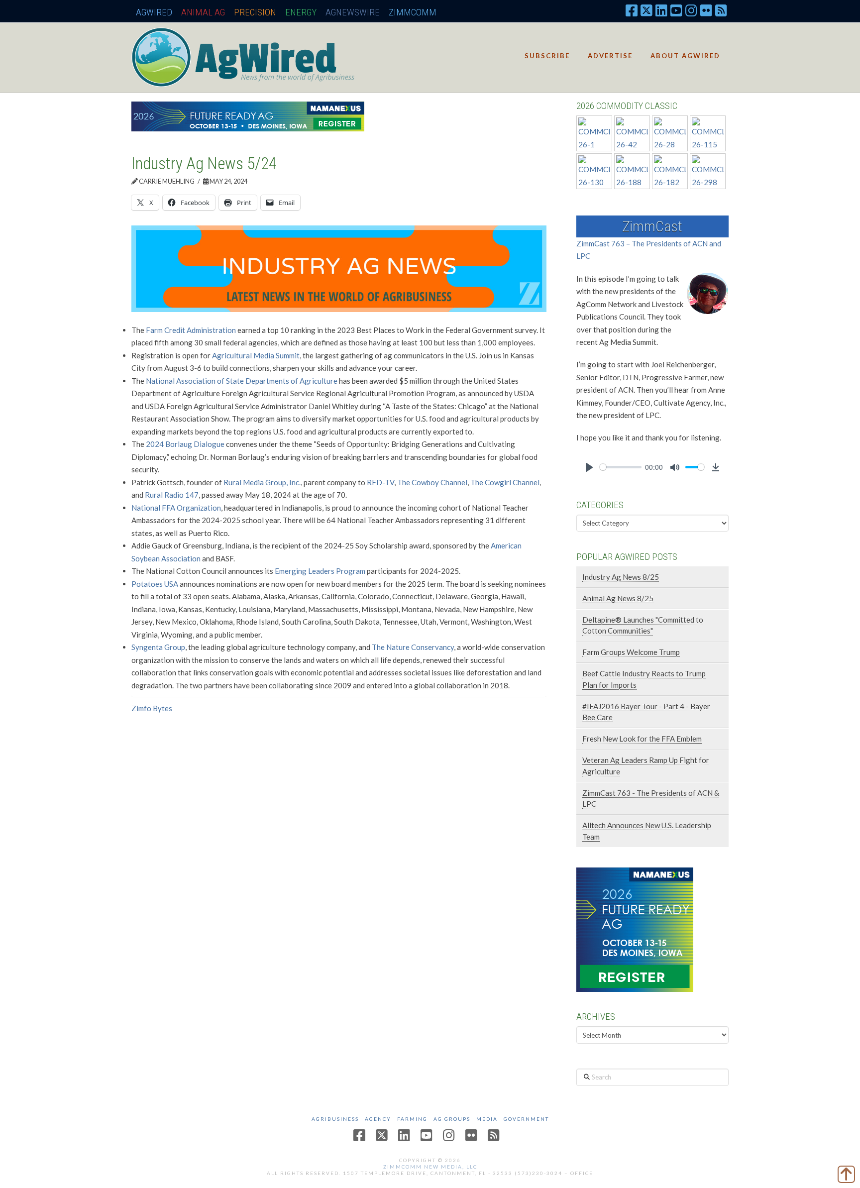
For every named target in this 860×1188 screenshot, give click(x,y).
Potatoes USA (154, 583)
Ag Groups (451, 1119)
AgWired (154, 12)
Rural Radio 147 (172, 494)
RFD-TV (380, 482)
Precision (255, 12)
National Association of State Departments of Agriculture (241, 380)
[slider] (621, 467)
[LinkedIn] (661, 9)
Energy (301, 12)
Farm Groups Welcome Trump (631, 652)
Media (487, 1119)
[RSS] (721, 9)
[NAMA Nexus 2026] (634, 928)
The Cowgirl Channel (504, 482)
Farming (412, 1119)
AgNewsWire (352, 12)
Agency (378, 1119)
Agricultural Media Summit (256, 355)
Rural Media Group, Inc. (262, 482)
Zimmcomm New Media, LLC (430, 1167)
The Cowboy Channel (432, 482)
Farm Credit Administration (191, 329)
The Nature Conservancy (413, 647)
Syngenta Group (158, 647)
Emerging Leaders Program (320, 570)
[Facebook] (631, 9)
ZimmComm (412, 12)
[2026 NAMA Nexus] (247, 115)
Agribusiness (335, 1119)
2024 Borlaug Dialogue (185, 443)
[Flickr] (706, 9)
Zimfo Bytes (151, 708)
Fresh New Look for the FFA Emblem (642, 738)
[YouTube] (676, 9)
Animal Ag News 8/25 (617, 598)
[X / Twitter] (646, 9)
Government (526, 1119)
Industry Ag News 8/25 (620, 576)
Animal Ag (203, 12)
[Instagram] (691, 9)
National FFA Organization (176, 507)
